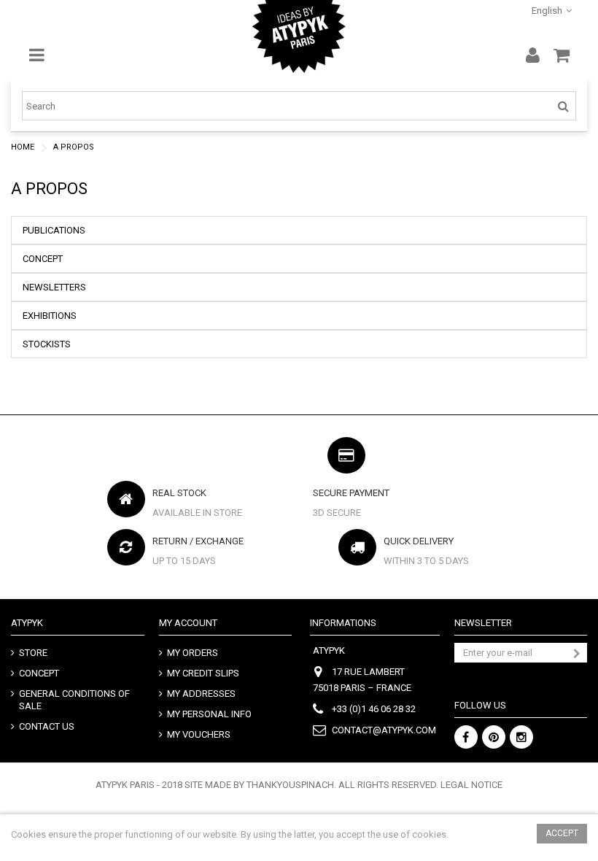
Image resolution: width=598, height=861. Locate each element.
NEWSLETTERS (54, 287)
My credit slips (203, 673)
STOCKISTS (47, 344)
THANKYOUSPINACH (290, 784)
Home (22, 147)
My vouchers (198, 734)
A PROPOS (49, 188)
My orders (192, 652)
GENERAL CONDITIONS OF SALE (74, 699)
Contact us (46, 726)
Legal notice (471, 784)
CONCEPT (43, 258)
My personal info (209, 714)
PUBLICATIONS (54, 230)
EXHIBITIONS (50, 315)
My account (188, 622)
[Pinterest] (493, 737)
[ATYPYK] (299, 36)
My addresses (201, 693)
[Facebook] (466, 737)
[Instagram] (521, 737)
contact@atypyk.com (384, 730)
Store (33, 652)
